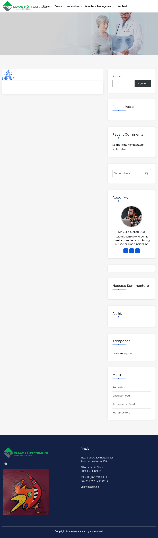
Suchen (117, 76)
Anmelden (118, 387)
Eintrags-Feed (121, 395)
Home (46, 6)
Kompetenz (73, 6)
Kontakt (122, 6)
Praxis (58, 6)
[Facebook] (5, 463)
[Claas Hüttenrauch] (25, 6)
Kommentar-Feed (123, 404)
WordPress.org (121, 412)
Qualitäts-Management (99, 6)
